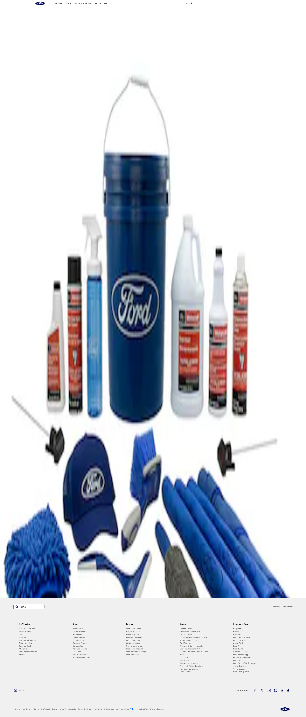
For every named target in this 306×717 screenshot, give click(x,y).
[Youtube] (269, 690)
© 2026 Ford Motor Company (22, 709)
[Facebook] (255, 690)
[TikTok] (288, 690)
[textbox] (28, 606)
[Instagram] (275, 690)
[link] (36, 709)
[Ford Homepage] (285, 709)
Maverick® (288, 606)
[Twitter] (261, 690)
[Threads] (282, 690)
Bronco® (277, 606)
